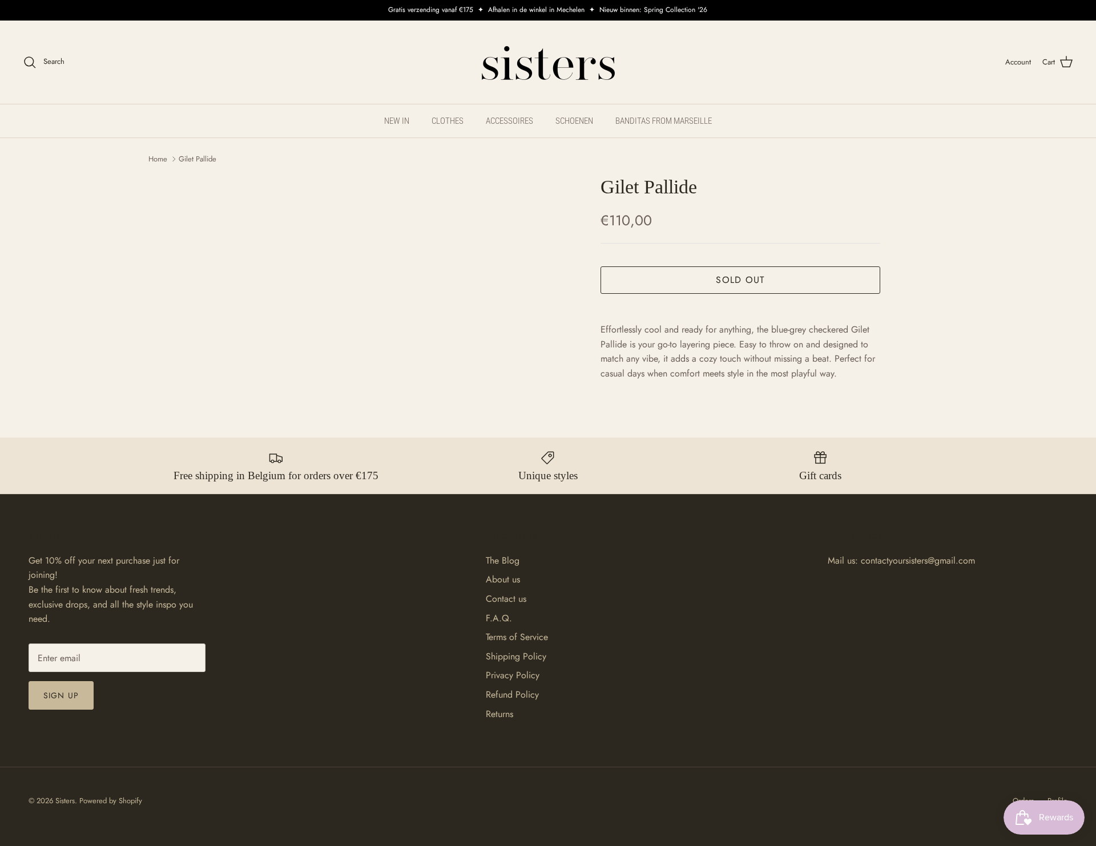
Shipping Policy (516, 656)
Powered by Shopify (110, 800)
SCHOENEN (574, 121)
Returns (499, 713)
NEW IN (396, 121)
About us (503, 579)
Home (157, 158)
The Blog (502, 560)
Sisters (65, 800)
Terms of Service (517, 636)
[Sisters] (548, 62)
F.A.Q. (499, 618)
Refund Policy (512, 694)
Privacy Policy (512, 675)
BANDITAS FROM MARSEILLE (663, 121)
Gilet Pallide (197, 158)
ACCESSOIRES (509, 121)
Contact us (506, 598)
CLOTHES (448, 121)
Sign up (61, 695)
